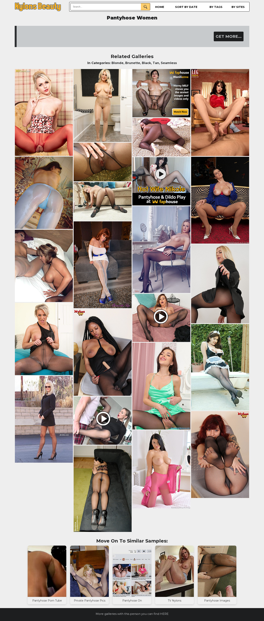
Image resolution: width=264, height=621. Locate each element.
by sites (238, 7)
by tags (215, 7)
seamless (169, 63)
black (146, 63)
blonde (117, 63)
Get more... (229, 36)
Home (159, 7)
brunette (132, 63)
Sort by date (186, 7)
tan (156, 63)
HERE (164, 614)
